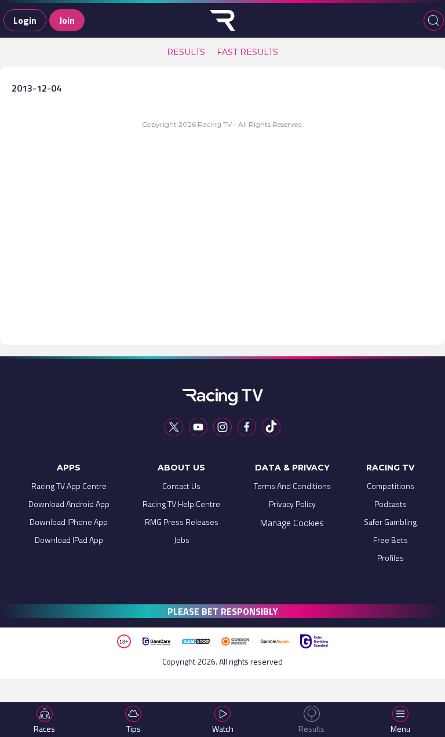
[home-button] (222, 20)
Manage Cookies (292, 523)
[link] (186, 52)
